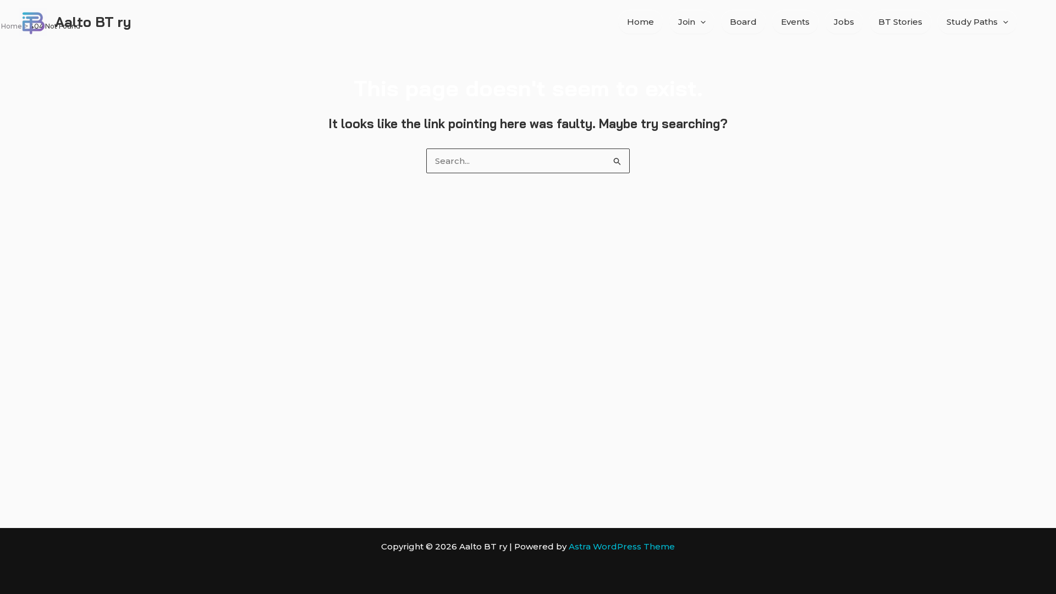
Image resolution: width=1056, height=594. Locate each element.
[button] (700, 22)
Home (640, 21)
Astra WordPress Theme (622, 546)
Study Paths (972, 21)
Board (743, 21)
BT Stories (900, 21)
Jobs (844, 21)
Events (795, 21)
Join (686, 21)
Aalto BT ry (93, 21)
